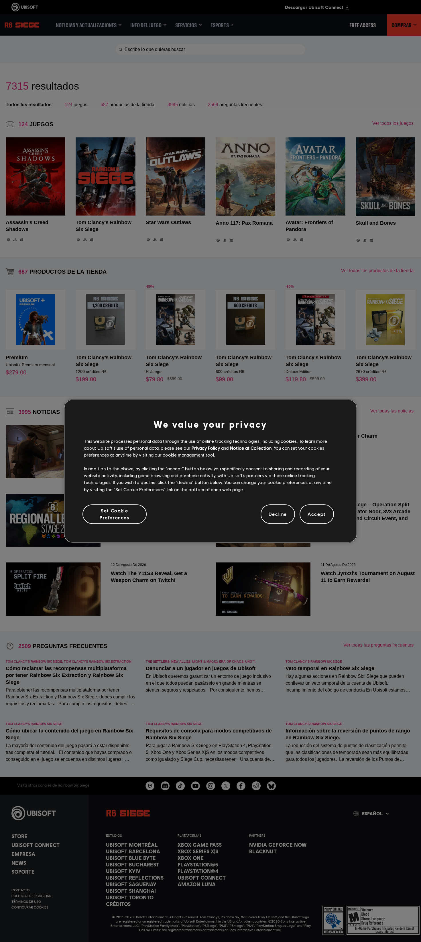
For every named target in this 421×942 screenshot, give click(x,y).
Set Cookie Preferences (114, 514)
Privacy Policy (206, 448)
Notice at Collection (251, 448)
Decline (278, 514)
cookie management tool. (189, 454)
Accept (317, 514)
